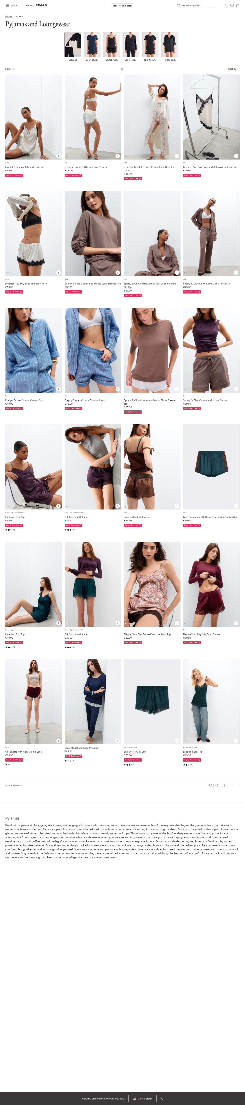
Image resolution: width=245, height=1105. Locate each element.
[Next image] (183, 45)
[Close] (159, 1098)
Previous (9, 117)
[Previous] (233, 785)
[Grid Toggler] (122, 69)
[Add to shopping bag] (58, 156)
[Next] (238, 785)
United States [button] (145, 1098)
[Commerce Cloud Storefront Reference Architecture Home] (122, 6)
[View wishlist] (232, 6)
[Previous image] (61, 45)
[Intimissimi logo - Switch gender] (41, 5)
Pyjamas (20, 16)
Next (58, 117)
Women (8, 16)
